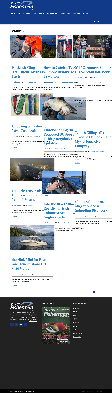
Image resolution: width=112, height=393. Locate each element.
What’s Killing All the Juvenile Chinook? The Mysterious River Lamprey (93, 139)
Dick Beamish (80, 151)
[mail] (25, 324)
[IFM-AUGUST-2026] (56, 307)
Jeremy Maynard (49, 82)
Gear (35, 136)
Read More (77, 89)
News (93, 77)
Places (75, 326)
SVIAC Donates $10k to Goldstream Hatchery (93, 69)
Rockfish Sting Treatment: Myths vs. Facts (29, 72)
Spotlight (77, 337)
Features (31, 82)
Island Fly (77, 322)
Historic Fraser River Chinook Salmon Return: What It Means (32, 195)
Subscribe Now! (33, 321)
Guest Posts (77, 333)
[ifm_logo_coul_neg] (21, 2)
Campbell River (69, 82)
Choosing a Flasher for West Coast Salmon (30, 128)
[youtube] (21, 324)
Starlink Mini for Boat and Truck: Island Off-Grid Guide (29, 264)
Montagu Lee (17, 136)
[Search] (94, 22)
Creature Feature (95, 151)
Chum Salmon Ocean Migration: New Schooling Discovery (92, 206)
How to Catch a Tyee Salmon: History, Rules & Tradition (63, 72)
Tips (35, 82)
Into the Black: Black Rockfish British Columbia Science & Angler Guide (60, 210)
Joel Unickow (17, 82)
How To (64, 82)
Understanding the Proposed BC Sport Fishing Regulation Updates (59, 136)
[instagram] (16, 324)
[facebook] (12, 324)
